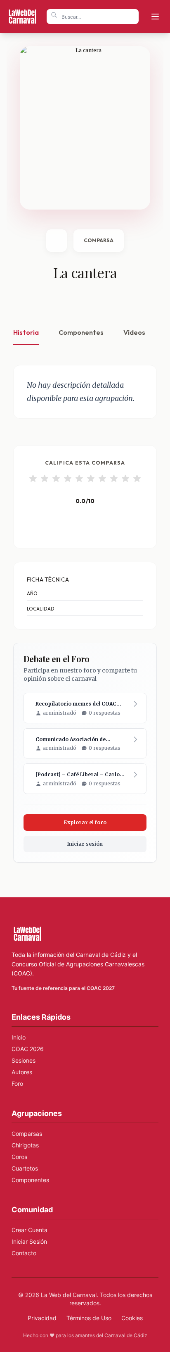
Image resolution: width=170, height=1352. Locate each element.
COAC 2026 (28, 1048)
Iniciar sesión (85, 844)
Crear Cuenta (29, 1229)
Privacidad (42, 1317)
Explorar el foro (85, 822)
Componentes (81, 332)
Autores (22, 1071)
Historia (26, 332)
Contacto (24, 1253)
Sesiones (23, 1060)
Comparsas (27, 1133)
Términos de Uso (88, 1317)
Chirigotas (25, 1145)
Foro (17, 1083)
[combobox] (93, 16)
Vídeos (134, 332)
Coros (19, 1156)
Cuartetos (25, 1168)
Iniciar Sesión (29, 1241)
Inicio (19, 1037)
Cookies (132, 1317)
